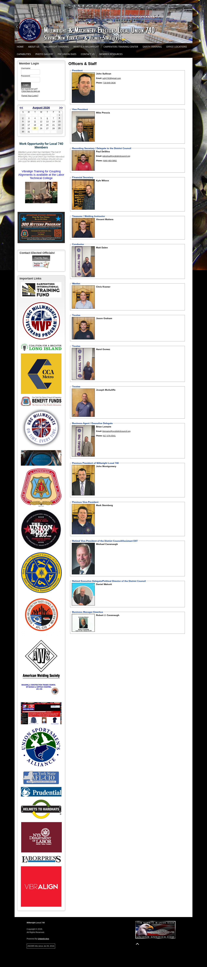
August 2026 (41, 107)
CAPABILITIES (24, 54)
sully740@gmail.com (111, 78)
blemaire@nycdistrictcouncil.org (116, 431)
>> (61, 107)
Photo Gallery (44, 54)
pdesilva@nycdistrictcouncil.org (116, 156)
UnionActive (43, 939)
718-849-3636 (109, 83)
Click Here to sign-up (31, 91)
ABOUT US (33, 46)
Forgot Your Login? (30, 96)
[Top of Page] (137, 944)
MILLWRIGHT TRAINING (56, 46)
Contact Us (88, 54)
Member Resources (111, 54)
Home (20, 46)
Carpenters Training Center (121, 46)
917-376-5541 (109, 436)
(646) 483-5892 (110, 161)
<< (21, 107)
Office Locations (176, 46)
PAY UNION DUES (67, 54)
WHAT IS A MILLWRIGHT (86, 46)
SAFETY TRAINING (152, 46)
